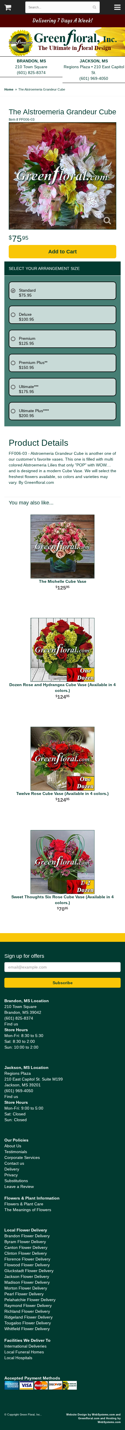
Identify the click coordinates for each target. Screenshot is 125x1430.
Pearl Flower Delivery (24, 1294)
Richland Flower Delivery (27, 1311)
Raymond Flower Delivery (28, 1305)
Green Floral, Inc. (62, 43)
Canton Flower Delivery (25, 1247)
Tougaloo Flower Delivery (27, 1323)
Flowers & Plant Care (23, 1204)
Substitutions (16, 1180)
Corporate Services (22, 1157)
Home (8, 89)
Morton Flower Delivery (25, 1288)
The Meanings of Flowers (27, 1209)
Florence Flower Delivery (27, 1259)
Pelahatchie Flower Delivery (30, 1299)
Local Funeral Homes (24, 1352)
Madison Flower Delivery (27, 1282)
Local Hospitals (18, 1357)
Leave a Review (19, 1186)
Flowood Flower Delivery (27, 1265)
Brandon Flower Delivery (27, 1236)
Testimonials (15, 1151)
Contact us (14, 1163)
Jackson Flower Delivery (26, 1276)
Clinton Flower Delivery (25, 1253)
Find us (11, 1024)
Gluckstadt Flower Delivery (28, 1270)
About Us (12, 1146)
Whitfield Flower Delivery (27, 1328)
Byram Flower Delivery (25, 1241)
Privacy (11, 1175)
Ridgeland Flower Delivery (28, 1317)
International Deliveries (25, 1346)
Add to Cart (62, 252)
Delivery (11, 1169)
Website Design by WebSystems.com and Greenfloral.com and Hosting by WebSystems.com (93, 1418)
